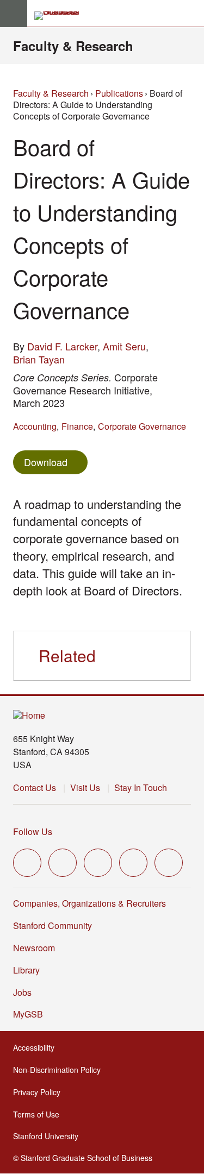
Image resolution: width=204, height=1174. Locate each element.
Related (67, 655)
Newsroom (34, 947)
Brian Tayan (39, 359)
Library (26, 970)
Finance (77, 426)
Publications (119, 93)
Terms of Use (39, 1114)
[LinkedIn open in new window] (168, 863)
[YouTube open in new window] (133, 863)
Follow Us (32, 831)
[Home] (29, 715)
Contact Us (34, 787)
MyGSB (31, 1014)
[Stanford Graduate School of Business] (61, 15)
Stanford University (49, 1136)
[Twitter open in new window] (27, 863)
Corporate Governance (142, 426)
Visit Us (85, 787)
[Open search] (191, 13)
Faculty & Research (73, 45)
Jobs (22, 992)
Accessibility (37, 1047)
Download (45, 462)
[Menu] (13, 13)
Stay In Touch (140, 787)
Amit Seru (124, 346)
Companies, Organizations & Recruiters (89, 903)
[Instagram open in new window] (98, 863)
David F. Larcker (62, 346)
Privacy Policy (40, 1092)
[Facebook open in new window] (62, 863)
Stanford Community (52, 925)
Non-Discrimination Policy (60, 1069)
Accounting (35, 426)
